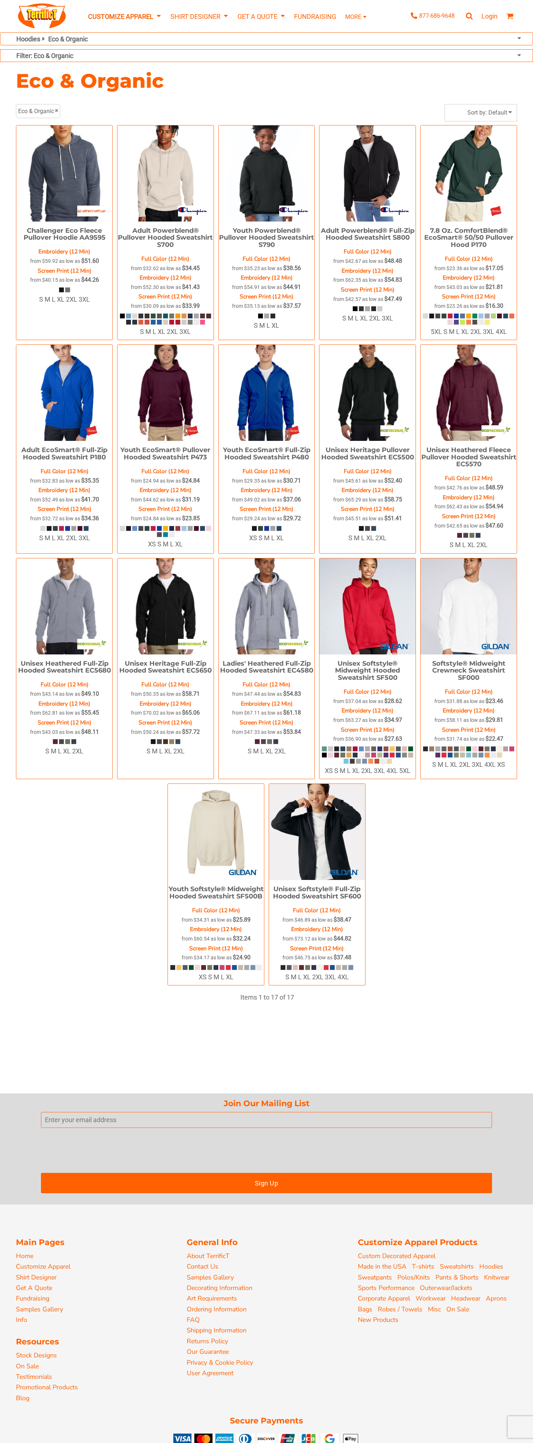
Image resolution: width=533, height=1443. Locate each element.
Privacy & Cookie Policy (220, 1362)
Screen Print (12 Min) (64, 270)
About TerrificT (208, 1256)
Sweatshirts (457, 1266)
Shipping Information (217, 1330)
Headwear (465, 1298)
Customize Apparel (43, 1266)
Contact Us (202, 1266)
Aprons (496, 1298)
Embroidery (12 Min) (64, 251)
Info (21, 1319)
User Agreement (210, 1373)
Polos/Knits (413, 1277)
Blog (22, 1398)
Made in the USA (382, 1266)
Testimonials (34, 1376)
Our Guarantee (208, 1351)
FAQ (193, 1319)
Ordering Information (217, 1309)
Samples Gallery (39, 1309)
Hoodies (491, 1266)
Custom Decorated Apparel (396, 1256)
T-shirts (423, 1266)
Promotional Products (47, 1387)
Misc (434, 1309)
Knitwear (496, 1277)
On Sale (27, 1366)
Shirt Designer (36, 1277)
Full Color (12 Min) (165, 258)
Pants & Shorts (457, 1277)
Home (24, 1256)
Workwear (431, 1298)
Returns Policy (207, 1341)
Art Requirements (212, 1298)
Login (489, 16)
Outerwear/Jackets (446, 1287)
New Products (378, 1319)
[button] (124, 16)
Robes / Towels (400, 1309)
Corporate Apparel (384, 1298)
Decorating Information (219, 1287)
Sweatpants (375, 1277)
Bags (365, 1309)
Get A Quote (34, 1287)
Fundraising (32, 1298)
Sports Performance (386, 1287)
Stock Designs (36, 1355)
